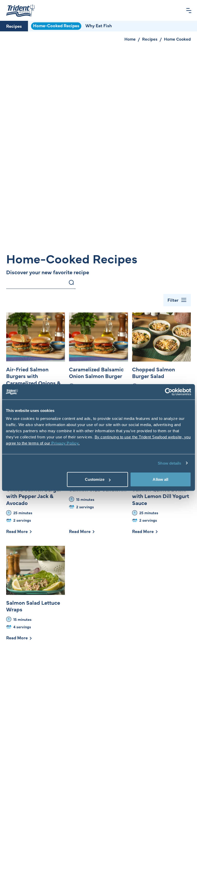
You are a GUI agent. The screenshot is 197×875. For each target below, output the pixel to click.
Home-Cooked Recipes (56, 25)
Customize (94, 479)
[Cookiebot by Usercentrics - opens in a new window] (168, 391)
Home (130, 39)
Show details (169, 463)
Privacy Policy (64, 443)
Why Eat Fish (98, 25)
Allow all (160, 479)
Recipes (14, 26)
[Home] (20, 10)
